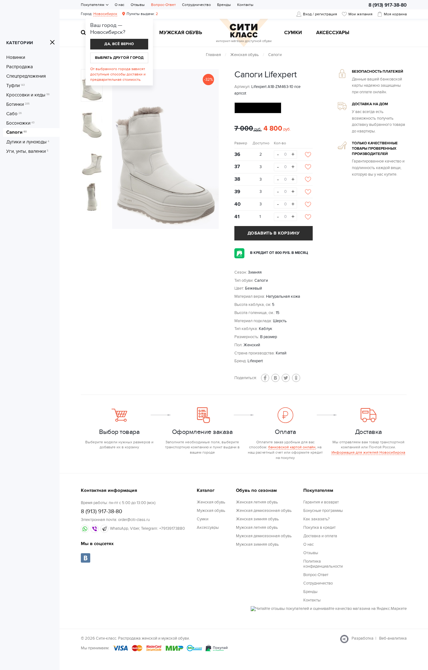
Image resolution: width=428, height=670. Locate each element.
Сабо (14, 113)
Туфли (15, 85)
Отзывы (138, 5)
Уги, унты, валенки (27, 151)
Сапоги (16, 132)
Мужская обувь (180, 33)
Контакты (245, 5)
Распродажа (19, 67)
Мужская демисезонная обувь (264, 536)
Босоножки (20, 123)
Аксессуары (332, 33)
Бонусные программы (323, 510)
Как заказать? (316, 519)
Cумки (293, 33)
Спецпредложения (26, 76)
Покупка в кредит (319, 527)
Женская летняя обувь (257, 502)
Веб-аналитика (393, 638)
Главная (213, 54)
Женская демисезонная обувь (264, 510)
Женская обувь (244, 54)
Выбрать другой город (119, 57)
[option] (165, 149)
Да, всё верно (119, 44)
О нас (119, 5)
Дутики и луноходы (27, 142)
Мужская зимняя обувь (257, 544)
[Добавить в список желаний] (308, 155)
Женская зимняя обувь (257, 519)
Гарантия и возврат (321, 502)
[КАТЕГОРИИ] (52, 42)
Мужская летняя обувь (257, 527)
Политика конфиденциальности (323, 564)
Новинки (15, 57)
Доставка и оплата (320, 536)
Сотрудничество (196, 5)
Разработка (362, 638)
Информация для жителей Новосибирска (368, 452)
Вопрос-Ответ (163, 5)
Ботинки (17, 104)
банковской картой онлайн (292, 447)
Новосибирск (105, 14)
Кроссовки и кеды (28, 95)
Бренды (224, 5)
